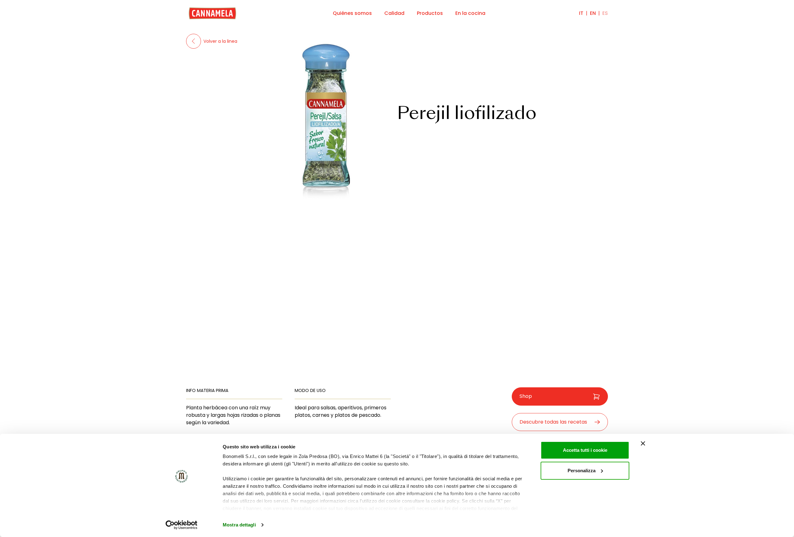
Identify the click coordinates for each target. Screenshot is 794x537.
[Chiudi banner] (643, 443)
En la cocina (470, 13)
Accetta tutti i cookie (585, 450)
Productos (430, 13)
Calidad (394, 13)
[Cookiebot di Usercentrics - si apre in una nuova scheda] (181, 525)
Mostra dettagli (239, 524)
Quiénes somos (352, 13)
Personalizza (582, 470)
